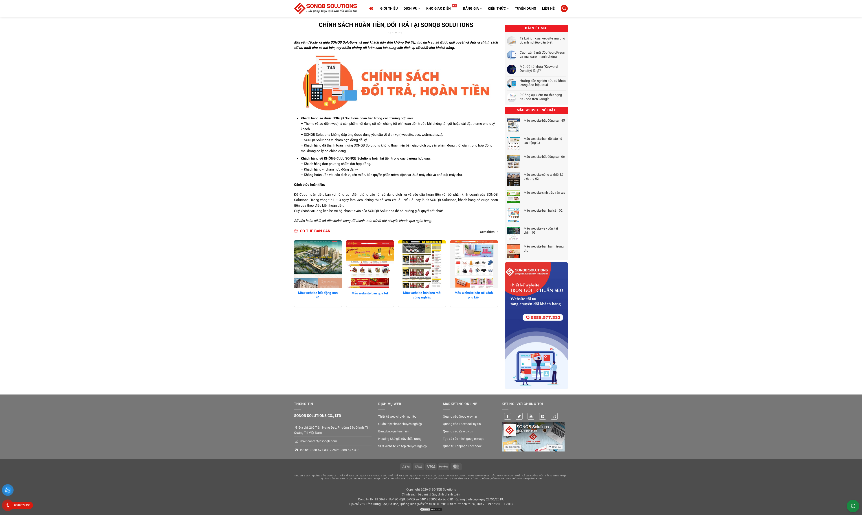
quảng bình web (459, 478)
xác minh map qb (555, 475)
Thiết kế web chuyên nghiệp (397, 416)
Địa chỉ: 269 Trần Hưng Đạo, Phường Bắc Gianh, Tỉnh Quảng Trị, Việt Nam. (332, 430)
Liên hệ (548, 9)
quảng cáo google (324, 475)
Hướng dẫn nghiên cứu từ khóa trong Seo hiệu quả (543, 83)
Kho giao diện (438, 9)
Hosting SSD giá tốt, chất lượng (400, 438)
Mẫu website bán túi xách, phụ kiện (474, 295)
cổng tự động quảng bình (487, 478)
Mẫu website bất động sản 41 (318, 295)
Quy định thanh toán (446, 494)
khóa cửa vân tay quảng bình (401, 478)
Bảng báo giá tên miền (393, 431)
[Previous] (294, 275)
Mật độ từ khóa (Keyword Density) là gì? (539, 69)
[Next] (497, 275)
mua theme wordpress (474, 475)
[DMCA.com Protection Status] (431, 509)
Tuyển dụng (525, 9)
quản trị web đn (448, 475)
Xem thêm (487, 232)
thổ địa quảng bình (434, 478)
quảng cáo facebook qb (336, 478)
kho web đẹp (302, 475)
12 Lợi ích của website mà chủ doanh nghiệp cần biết (542, 40)
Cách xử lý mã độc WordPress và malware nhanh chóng (542, 54)
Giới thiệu (389, 9)
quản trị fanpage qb (423, 475)
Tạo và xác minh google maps (463, 438)
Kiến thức (497, 9)
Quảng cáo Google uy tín (460, 416)
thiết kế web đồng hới (529, 475)
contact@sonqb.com (322, 441)
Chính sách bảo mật (416, 494)
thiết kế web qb (348, 475)
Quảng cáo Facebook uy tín (462, 424)
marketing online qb (367, 478)
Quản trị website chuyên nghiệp (400, 424)
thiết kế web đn (398, 475)
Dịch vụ (410, 9)
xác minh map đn (502, 475)
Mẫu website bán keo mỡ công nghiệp (422, 295)
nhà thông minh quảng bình (524, 478)
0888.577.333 (320, 450)
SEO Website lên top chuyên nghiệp (402, 446)
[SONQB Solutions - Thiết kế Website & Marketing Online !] (325, 8)
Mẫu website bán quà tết (370, 293)
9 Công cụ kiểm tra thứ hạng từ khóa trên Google (541, 97)
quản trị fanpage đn (373, 475)
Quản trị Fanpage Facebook (462, 446)
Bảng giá (471, 9)
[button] (564, 8)
